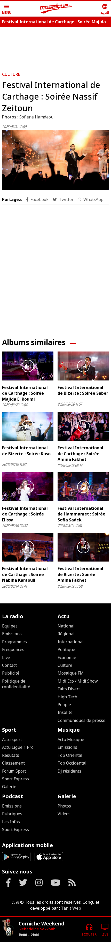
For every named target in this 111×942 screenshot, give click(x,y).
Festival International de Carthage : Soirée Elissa (25, 514)
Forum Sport (14, 771)
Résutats (10, 755)
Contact (9, 665)
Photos (64, 806)
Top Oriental (70, 755)
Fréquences (13, 649)
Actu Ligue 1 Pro (18, 747)
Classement (13, 763)
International (71, 642)
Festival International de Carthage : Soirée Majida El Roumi (25, 393)
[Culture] (8, 927)
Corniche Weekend (41, 923)
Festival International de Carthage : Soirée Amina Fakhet (80, 453)
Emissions (12, 634)
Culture (11, 74)
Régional (66, 634)
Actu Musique (71, 739)
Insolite (65, 712)
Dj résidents (69, 771)
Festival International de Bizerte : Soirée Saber (83, 390)
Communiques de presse (81, 720)
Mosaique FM (71, 673)
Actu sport (12, 739)
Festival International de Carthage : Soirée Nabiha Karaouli (25, 574)
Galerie (9, 786)
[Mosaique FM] (56, 8)
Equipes (10, 626)
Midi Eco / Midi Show (78, 681)
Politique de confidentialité (16, 684)
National (66, 626)
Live (6, 657)
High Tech (67, 697)
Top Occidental (72, 763)
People (64, 704)
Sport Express (15, 779)
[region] (55, 47)
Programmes (14, 642)
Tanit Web (71, 908)
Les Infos (11, 822)
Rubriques (12, 814)
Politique (66, 649)
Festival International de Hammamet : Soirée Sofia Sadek (81, 514)
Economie (67, 657)
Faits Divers (69, 689)
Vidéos (64, 814)
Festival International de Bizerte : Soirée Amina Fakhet (80, 574)
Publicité (10, 673)
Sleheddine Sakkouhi (38, 928)
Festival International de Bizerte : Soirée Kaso (26, 450)
